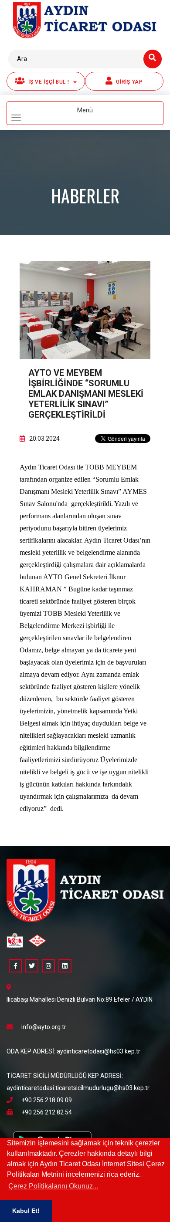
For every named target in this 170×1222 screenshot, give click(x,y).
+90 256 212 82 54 (46, 1112)
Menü (99, 114)
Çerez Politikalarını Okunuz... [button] (53, 1186)
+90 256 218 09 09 (46, 1100)
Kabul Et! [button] (26, 1210)
